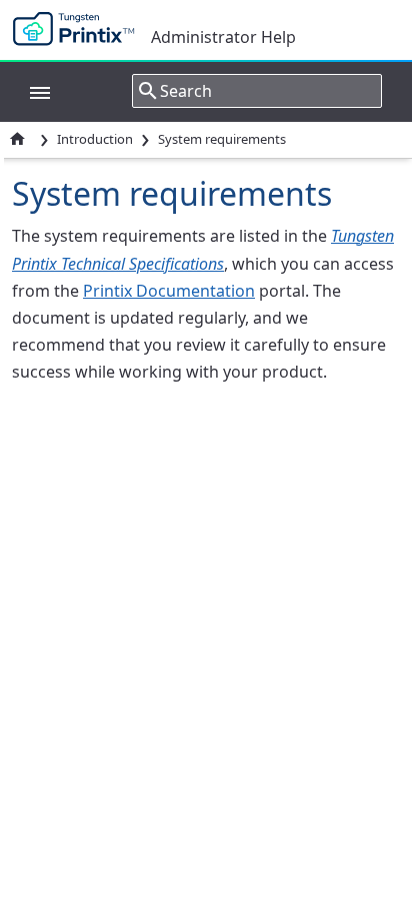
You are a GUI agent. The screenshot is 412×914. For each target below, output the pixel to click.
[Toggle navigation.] (30, 91)
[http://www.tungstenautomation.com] (78, 30)
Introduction (95, 139)
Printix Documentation (169, 291)
